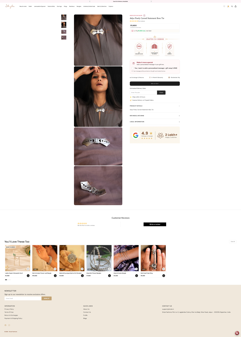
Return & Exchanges (11, 315)
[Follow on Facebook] (5, 325)
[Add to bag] (28, 275)
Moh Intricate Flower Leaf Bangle (41, 273)
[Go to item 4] (63, 37)
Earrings (59, 6)
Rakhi (30, 6)
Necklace (71, 6)
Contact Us (87, 312)
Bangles (79, 6)
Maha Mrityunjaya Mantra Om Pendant (70, 273)
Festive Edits (51, 6)
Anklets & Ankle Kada (89, 6)
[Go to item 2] (63, 25)
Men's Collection (102, 6)
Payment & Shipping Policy (13, 318)
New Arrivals (23, 6)
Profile (85, 315)
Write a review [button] (154, 224)
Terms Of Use (9, 312)
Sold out (155, 84)
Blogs (85, 318)
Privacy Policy (9, 309)
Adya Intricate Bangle (120, 273)
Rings (65, 6)
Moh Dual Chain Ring (147, 273)
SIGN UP (46, 298)
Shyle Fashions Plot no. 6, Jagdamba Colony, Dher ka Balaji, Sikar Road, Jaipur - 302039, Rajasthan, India (196, 312)
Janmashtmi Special (39, 6)
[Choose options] (28, 269)
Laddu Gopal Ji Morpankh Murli (14, 273)
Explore (111, 6)
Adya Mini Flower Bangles (94, 273)
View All (233, 241)
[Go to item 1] (63, 17)
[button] (134, 21)
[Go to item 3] (63, 32)
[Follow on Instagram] (9, 325)
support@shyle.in (168, 309)
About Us (86, 309)
